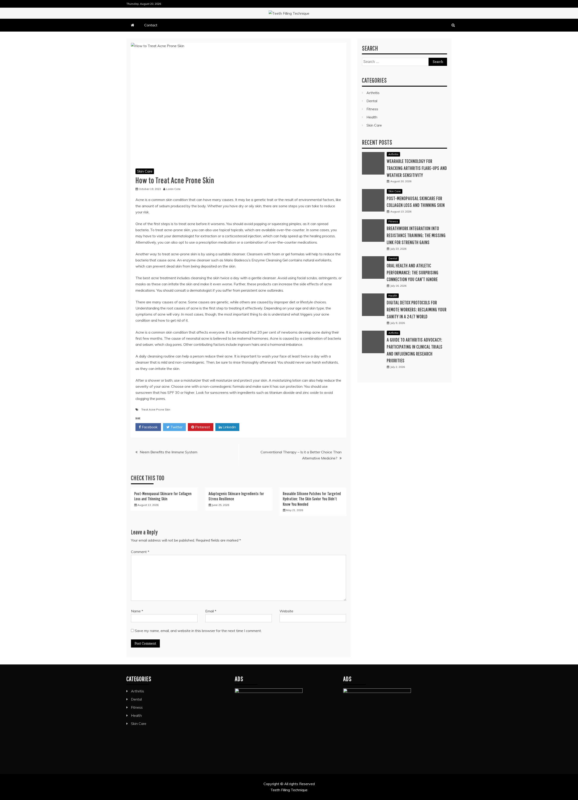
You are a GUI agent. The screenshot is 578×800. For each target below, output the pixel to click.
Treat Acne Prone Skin (155, 409)
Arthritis (373, 92)
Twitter (176, 427)
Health (371, 117)
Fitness (372, 109)
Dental (371, 101)
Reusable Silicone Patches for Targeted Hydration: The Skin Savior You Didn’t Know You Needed (312, 499)
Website (286, 611)
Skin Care (144, 171)
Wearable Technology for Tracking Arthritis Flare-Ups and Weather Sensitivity (417, 168)
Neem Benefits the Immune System (168, 452)
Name (137, 611)
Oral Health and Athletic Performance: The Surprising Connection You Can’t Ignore (412, 272)
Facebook (149, 427)
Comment (140, 551)
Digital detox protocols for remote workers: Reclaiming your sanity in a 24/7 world (417, 309)
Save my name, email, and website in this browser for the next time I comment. (198, 630)
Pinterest (202, 427)
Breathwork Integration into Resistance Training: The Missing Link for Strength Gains (416, 235)
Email (210, 611)
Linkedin (229, 427)
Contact (150, 25)
